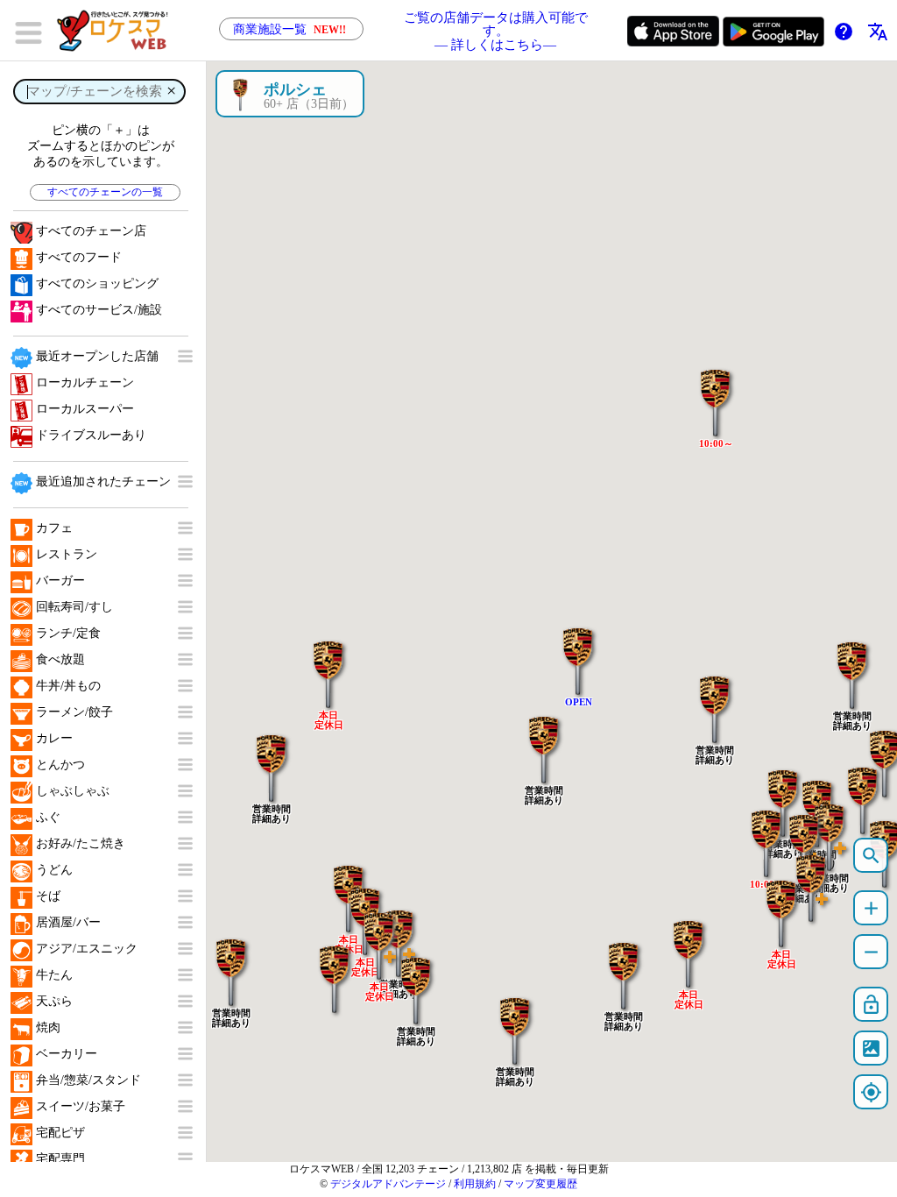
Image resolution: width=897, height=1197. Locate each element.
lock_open (871, 1005)
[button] (852, 666)
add (871, 908)
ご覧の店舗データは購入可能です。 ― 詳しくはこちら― (496, 31)
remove (871, 952)
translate (877, 31)
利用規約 (475, 1184)
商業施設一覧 (289, 29)
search (871, 856)
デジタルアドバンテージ (388, 1184)
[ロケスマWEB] (118, 30)
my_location (871, 1092)
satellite (871, 1048)
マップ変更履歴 (540, 1184)
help (843, 31)
